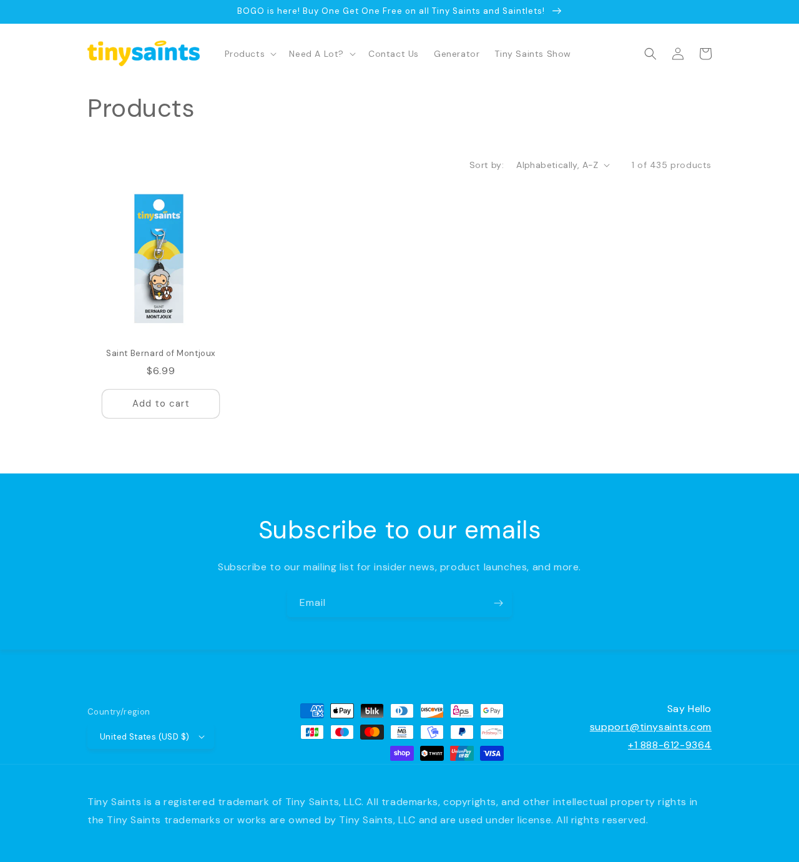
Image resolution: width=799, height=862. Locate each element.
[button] (249, 54)
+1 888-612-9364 (670, 744)
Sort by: (486, 165)
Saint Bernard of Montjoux (160, 354)
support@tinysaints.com (651, 726)
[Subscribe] (498, 603)
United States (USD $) (144, 736)
